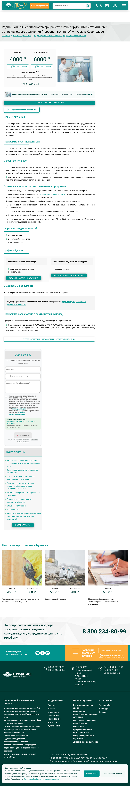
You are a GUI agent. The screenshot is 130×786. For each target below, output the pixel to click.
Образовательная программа (24, 110)
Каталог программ (39, 6)
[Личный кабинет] (96, 5)
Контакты (52, 722)
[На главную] (9, 6)
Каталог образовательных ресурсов (20, 745)
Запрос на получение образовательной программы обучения (49, 339)
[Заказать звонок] (101, 5)
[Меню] (123, 5)
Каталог (51, 708)
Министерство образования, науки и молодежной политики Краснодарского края (22, 714)
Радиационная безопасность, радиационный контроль (60, 35)
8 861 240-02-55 (56, 670)
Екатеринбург (105, 705)
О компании (53, 712)
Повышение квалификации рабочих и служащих (85, 714)
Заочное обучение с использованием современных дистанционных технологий (24, 516)
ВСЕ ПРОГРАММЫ (22, 525)
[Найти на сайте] (88, 6)
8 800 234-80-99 (104, 631)
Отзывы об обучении (16, 506)
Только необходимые (112, 774)
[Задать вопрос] (107, 5)
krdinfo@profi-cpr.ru (19, 409)
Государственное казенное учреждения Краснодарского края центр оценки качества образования (22, 729)
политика (26, 441)
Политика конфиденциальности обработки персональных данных (111, 656)
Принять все (91, 774)
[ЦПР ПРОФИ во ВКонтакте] (37, 653)
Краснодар (104, 708)
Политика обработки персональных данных (95, 761)
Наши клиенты (13, 510)
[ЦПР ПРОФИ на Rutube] (47, 653)
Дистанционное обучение (85, 742)
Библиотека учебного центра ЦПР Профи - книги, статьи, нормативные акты (23, 463)
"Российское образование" (16, 735)
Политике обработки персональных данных (42, 779)
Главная (6, 35)
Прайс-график (54, 719)
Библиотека (53, 715)
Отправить (24, 435)
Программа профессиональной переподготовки (82, 729)
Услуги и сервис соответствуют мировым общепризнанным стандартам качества (21, 486)
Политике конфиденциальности (17, 413)
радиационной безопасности (52, 194)
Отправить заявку (111, 650)
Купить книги (54, 726)
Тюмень (103, 712)
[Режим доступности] (115, 5)
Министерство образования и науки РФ (22, 708)
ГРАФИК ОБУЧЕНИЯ (30, 84)
